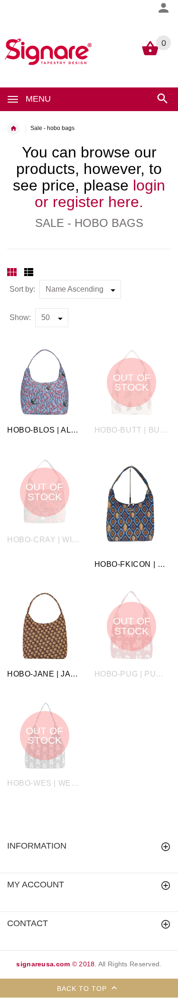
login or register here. (100, 193)
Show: (20, 317)
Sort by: (22, 289)
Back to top (83, 988)
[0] (150, 55)
